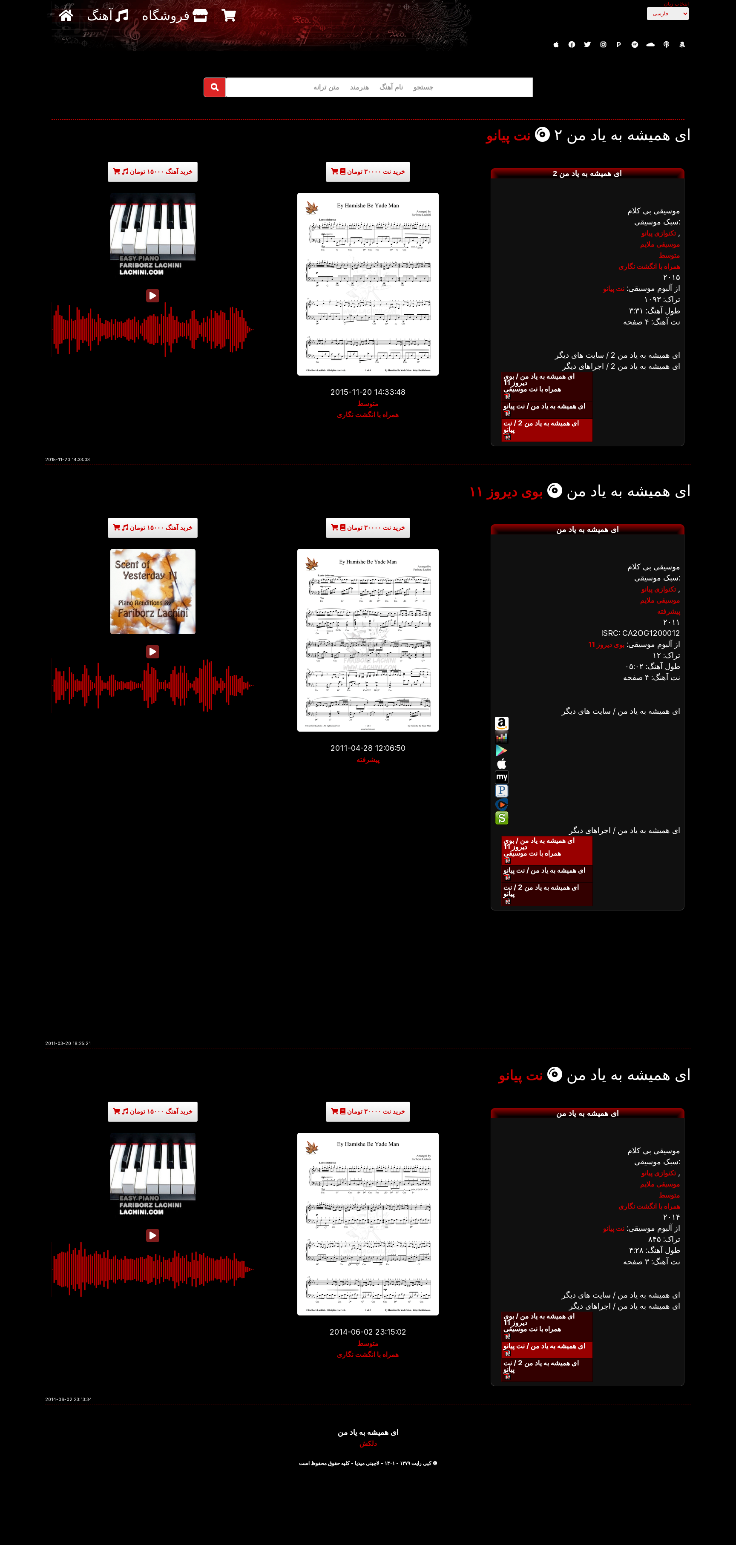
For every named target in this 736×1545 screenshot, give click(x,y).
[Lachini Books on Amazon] (682, 44)
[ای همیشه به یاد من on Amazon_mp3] (587, 723)
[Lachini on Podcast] (666, 44)
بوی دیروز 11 (606, 644)
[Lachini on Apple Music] (555, 44)
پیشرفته (368, 759)
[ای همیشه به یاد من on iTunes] (587, 763)
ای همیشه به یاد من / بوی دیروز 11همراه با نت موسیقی (539, 382)
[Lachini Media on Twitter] (587, 44)
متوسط (368, 403)
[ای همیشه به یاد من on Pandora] (587, 791)
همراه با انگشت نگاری (368, 414)
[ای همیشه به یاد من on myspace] (587, 777)
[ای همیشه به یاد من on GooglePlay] (587, 750)
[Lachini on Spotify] (634, 44)
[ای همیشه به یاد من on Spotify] (587, 818)
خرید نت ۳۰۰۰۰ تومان (375, 171)
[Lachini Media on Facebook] (571, 44)
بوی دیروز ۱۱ (506, 491)
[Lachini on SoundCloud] (650, 44)
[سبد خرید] (229, 15)
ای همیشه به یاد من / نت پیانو (544, 406)
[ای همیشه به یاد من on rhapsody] (587, 804)
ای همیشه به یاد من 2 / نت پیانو (541, 426)
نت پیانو (508, 135)
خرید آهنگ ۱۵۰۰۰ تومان (160, 171)
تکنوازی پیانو (658, 233)
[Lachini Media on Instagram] (603, 44)
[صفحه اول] (67, 15)
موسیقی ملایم (660, 244)
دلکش (368, 1443)
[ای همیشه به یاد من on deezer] (587, 737)
